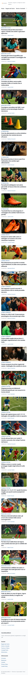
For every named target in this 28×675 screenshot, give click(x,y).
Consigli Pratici (5, 234)
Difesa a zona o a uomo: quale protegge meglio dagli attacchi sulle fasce (13, 466)
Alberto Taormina (11, 368)
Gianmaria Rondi (11, 268)
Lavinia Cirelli (10, 87)
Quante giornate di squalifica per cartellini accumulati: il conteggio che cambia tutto (13, 57)
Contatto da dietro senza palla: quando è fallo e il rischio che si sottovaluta (11, 83)
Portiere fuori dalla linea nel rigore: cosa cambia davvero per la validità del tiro (14, 543)
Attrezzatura (5, 131)
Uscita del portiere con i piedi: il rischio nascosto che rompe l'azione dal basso (13, 440)
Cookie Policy (4, 666)
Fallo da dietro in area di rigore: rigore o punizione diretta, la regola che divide (13, 595)
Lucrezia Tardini (10, 113)
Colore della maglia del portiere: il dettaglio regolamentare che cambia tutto (13, 340)
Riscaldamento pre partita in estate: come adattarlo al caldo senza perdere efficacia (13, 264)
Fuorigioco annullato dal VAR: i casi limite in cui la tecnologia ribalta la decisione (12, 109)
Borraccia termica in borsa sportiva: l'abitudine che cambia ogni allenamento (13, 161)
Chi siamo (3, 658)
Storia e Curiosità (20, 8)
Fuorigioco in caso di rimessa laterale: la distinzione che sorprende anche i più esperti (13, 621)
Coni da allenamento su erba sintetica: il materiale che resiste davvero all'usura (13, 135)
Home (2, 8)
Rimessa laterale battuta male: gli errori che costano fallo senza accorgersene (12, 517)
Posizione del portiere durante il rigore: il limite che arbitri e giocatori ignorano (13, 31)
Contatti (3, 662)
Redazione (3, 660)
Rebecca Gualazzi (11, 61)
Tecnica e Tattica (5, 386)
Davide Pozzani (10, 164)
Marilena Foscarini (11, 139)
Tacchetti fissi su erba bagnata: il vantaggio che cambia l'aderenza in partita (12, 212)
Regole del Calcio (10, 8)
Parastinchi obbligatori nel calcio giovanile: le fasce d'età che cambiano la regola (13, 186)
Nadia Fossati (10, 35)
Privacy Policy (4, 664)
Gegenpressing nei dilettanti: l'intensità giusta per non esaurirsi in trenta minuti (13, 390)
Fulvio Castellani (11, 394)
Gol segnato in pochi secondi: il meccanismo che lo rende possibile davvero (12, 290)
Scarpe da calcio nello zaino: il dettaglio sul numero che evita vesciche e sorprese (11, 238)
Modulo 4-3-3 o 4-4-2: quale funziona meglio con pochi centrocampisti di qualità (14, 491)
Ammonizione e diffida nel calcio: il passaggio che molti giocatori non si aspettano (13, 569)
